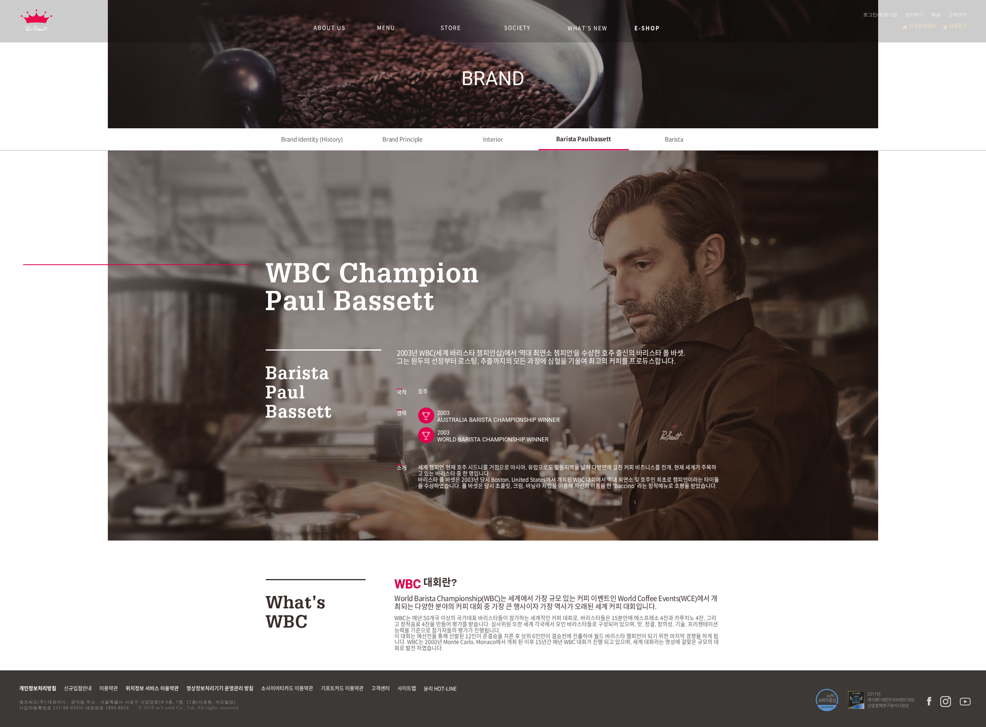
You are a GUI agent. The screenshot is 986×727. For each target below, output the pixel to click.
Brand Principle (402, 139)
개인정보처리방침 (37, 688)
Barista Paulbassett (583, 139)
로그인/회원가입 (880, 14)
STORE (451, 27)
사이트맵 (406, 688)
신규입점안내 (78, 688)
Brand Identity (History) (312, 139)
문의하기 (914, 14)
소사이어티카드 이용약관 (287, 688)
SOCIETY (517, 27)
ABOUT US (329, 27)
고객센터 (957, 14)
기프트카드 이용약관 (342, 688)
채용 (936, 14)
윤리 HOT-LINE (440, 688)
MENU (386, 27)
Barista (674, 139)
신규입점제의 (922, 26)
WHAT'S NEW (587, 28)
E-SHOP (647, 28)
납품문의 (958, 26)
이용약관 (108, 688)
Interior (493, 139)
